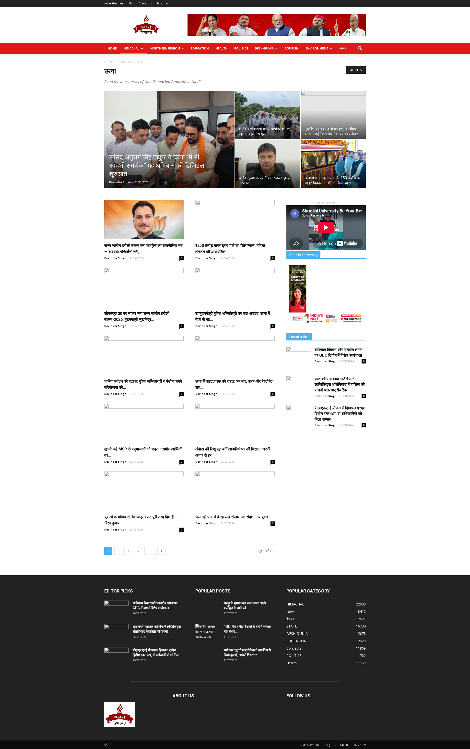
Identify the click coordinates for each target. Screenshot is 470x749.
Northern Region (165, 48)
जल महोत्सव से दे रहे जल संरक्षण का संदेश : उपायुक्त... (233, 517)
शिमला (290, 618)
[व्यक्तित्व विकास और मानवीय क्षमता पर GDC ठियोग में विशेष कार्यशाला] (298, 359)
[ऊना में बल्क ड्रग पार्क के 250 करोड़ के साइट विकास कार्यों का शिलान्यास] (333, 164)
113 (150, 551)
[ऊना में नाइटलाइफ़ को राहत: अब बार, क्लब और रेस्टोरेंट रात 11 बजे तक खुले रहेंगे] (235, 355)
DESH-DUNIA (264, 48)
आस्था (342, 48)
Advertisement (114, 3)
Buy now (162, 3)
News (290, 611)
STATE (291, 626)
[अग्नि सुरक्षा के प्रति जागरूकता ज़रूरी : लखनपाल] (267, 164)
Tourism (292, 48)
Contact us (146, 3)
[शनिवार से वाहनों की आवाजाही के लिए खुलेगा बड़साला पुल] (267, 115)
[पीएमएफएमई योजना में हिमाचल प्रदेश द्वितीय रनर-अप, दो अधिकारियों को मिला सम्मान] (298, 417)
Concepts (293, 648)
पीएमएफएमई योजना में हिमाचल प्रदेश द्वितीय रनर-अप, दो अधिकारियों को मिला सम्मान (340, 414)
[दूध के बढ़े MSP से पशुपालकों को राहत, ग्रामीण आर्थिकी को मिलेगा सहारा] (144, 423)
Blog (131, 3)
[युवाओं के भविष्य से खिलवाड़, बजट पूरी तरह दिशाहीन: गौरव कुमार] (144, 491)
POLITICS (241, 48)
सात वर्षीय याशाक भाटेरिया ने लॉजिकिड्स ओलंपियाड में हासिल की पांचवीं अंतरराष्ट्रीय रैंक (340, 384)
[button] (360, 48)
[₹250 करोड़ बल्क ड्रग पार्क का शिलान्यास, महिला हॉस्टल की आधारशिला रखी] (235, 219)
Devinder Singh (120, 182)
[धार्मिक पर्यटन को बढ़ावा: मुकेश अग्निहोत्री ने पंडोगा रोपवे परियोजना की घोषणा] (144, 355)
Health (221, 48)
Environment (317, 48)
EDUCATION (200, 48)
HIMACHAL (131, 48)
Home (112, 48)
